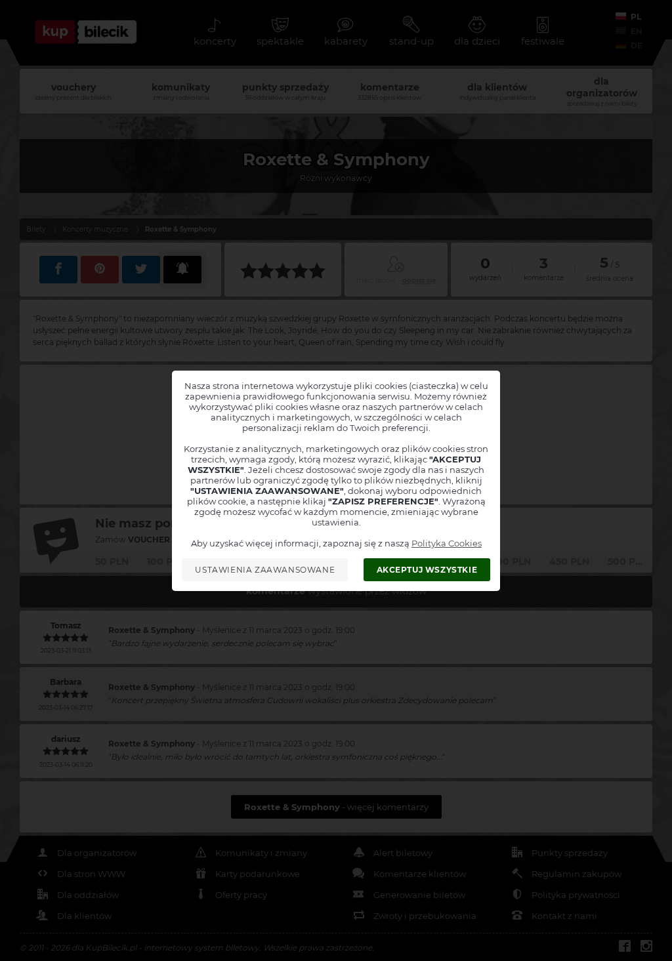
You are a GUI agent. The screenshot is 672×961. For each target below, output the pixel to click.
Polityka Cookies (446, 543)
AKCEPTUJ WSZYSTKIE (427, 570)
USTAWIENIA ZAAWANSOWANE (265, 570)
